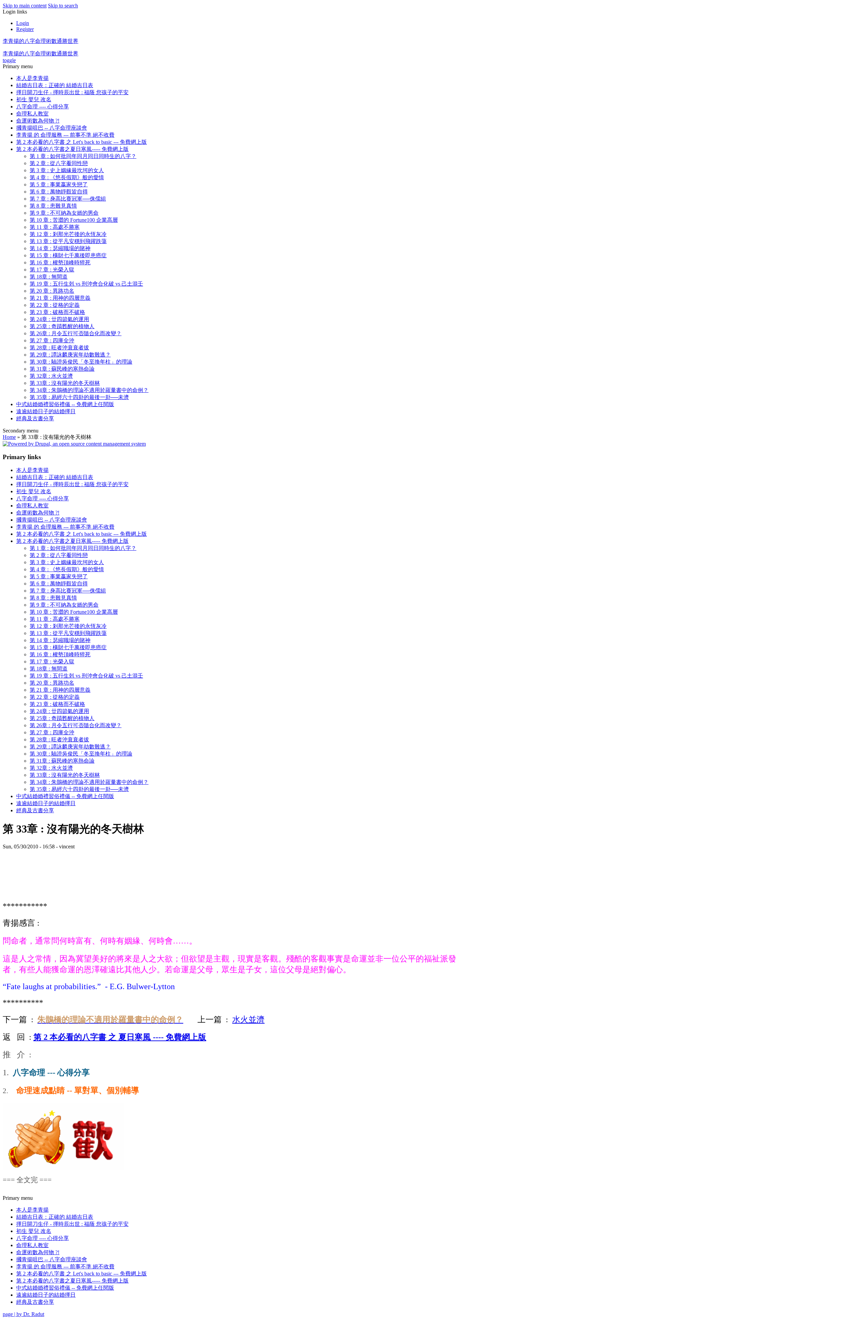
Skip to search (63, 5)
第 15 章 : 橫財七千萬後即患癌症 (68, 255)
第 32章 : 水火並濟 (51, 376)
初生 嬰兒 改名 (33, 99)
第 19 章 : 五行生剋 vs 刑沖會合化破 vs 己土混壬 (86, 284)
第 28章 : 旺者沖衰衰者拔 (59, 347)
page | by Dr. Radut (23, 1314)
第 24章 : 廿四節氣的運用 (59, 319)
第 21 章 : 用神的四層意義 (60, 298)
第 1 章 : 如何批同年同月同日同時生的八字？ (83, 156)
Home (9, 437)
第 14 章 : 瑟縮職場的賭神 (60, 248)
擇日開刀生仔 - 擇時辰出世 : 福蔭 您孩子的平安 (72, 92)
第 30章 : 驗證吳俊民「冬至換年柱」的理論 (81, 362)
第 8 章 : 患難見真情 (53, 206)
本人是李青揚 (32, 78)
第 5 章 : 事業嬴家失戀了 (59, 184)
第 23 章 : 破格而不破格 (57, 312)
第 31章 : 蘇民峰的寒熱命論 (62, 369)
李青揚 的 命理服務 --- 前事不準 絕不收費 (65, 135)
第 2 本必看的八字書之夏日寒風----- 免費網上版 (72, 149)
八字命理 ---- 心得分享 (42, 106)
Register (25, 29)
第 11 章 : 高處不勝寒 (55, 227)
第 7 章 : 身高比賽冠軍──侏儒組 (68, 199)
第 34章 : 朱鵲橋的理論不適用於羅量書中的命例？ (89, 390)
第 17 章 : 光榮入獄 (52, 269)
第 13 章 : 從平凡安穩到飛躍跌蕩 (68, 241)
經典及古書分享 (35, 418)
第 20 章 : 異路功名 (52, 291)
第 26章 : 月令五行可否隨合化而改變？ (76, 333)
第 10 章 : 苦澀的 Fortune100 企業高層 (74, 220)
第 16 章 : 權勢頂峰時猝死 (60, 262)
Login (22, 23)
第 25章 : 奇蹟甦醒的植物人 (62, 326)
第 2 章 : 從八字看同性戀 (59, 163)
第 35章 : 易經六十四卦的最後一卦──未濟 (79, 397)
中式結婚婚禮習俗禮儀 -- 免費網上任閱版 (65, 404)
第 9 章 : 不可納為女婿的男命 (64, 213)
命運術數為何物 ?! (37, 121)
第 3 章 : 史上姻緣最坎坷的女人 (67, 170)
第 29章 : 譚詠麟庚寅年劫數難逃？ (70, 355)
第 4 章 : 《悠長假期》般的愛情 (67, 177)
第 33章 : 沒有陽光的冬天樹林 (65, 383)
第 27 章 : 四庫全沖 (52, 340)
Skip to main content (25, 5)
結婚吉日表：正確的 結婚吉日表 (54, 85)
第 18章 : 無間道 (49, 277)
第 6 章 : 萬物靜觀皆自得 (59, 191)
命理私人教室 (32, 113)
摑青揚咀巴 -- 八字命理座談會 (51, 128)
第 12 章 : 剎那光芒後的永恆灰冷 (68, 234)
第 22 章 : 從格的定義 (55, 305)
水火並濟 (248, 1019)
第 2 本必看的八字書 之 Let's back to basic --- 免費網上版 (81, 142)
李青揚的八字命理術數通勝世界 (40, 41)
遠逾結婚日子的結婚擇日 (46, 411)
